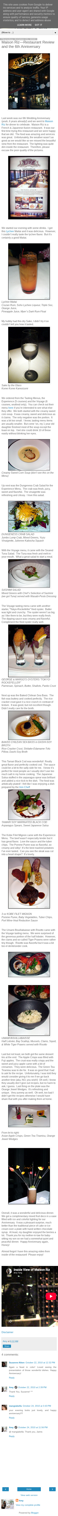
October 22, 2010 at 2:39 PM (32, 1387)
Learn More (24, 25)
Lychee (10, 231)
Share (6, 1346)
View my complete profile (28, 1505)
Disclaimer (7, 1332)
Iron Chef (24, 787)
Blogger (35, 1512)
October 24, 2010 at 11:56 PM (33, 1427)
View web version (29, 1495)
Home (29, 1489)
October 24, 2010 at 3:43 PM (37, 1406)
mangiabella (15, 1406)
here (10, 407)
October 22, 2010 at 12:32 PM (40, 1362)
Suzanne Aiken (17, 1362)
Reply (12, 1377)
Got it (38, 25)
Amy (11, 1387)
